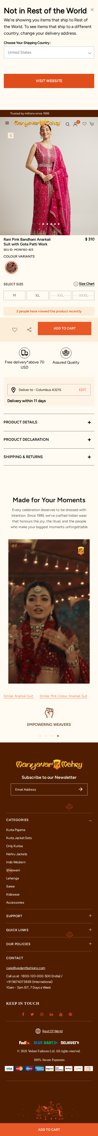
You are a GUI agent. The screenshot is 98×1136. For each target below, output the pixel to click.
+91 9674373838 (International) (29, 982)
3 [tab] (47, 224)
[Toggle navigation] (8, 124)
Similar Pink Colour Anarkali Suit (63, 696)
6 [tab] (58, 224)
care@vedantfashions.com (25, 968)
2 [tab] (43, 224)
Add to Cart (65, 328)
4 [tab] (51, 224)
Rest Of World (52, 1031)
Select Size (13, 284)
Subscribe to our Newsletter (49, 777)
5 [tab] (55, 224)
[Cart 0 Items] (91, 124)
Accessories (15, 903)
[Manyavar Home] (38, 123)
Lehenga (12, 878)
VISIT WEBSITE (49, 81)
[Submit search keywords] (67, 124)
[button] (75, 124)
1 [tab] (39, 224)
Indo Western (15, 862)
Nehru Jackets (16, 854)
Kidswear (13, 894)
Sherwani (13, 870)
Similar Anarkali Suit (19, 696)
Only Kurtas (14, 846)
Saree (10, 886)
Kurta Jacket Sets (19, 838)
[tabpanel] (49, 184)
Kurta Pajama (15, 830)
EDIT (82, 390)
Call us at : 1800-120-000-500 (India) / (34, 976)
